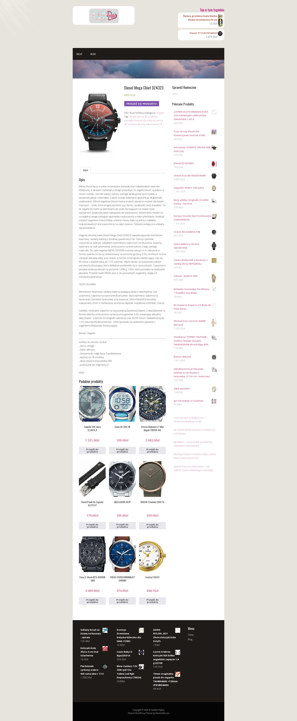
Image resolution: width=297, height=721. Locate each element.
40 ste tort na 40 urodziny (143, 116)
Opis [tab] (85, 170)
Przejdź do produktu (142, 103)
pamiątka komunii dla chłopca (139, 120)
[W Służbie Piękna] (104, 22)
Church (131, 713)
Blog (93, 54)
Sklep (79, 54)
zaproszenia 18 (154, 124)
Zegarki (160, 112)
